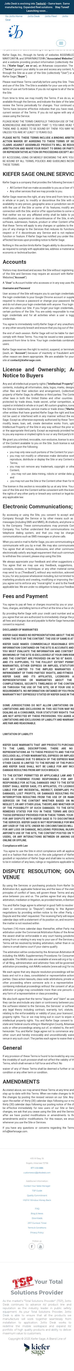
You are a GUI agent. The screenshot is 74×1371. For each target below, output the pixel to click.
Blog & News (37, 1213)
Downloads (37, 1218)
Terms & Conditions (37, 1227)
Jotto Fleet (51, 16)
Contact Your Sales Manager (37, 1186)
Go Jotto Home (13, 16)
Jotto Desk (33, 16)
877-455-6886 (37, 1168)
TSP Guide (37, 1190)
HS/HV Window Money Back (37, 1200)
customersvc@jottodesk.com (37, 1172)
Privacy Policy (37, 1232)
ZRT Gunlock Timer (37, 1223)
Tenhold (41, 3)
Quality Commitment (37, 1195)
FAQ (37, 1208)
